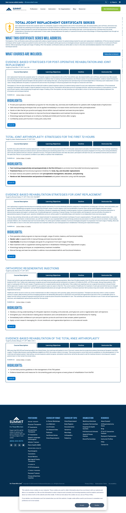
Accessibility (112, 483)
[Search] (106, 2)
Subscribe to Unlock (111, 54)
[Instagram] (15, 445)
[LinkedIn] (19, 445)
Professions (34, 9)
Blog (75, 9)
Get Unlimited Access (111, 9)
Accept (82, 505)
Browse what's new (31, 2)
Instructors (52, 9)
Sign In (114, 2)
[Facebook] (11, 445)
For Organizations (65, 9)
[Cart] (119, 2)
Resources (82, 9)
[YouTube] (23, 445)
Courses (43, 9)
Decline (97, 505)
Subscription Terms (101, 483)
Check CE (11, 125)
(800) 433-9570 (16, 441)
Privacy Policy (89, 483)
